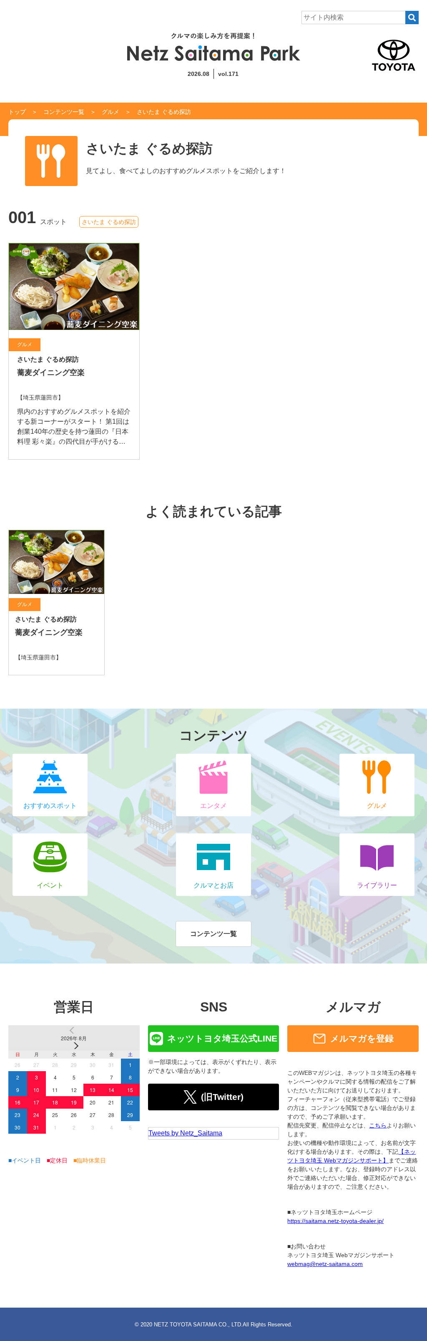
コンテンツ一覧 (63, 111)
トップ (17, 111)
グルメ (110, 111)
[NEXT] (74, 1045)
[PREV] (74, 1030)
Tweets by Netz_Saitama (185, 1133)
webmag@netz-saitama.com (325, 1263)
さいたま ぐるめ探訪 (109, 222)
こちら (378, 1125)
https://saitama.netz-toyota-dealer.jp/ (335, 1221)
